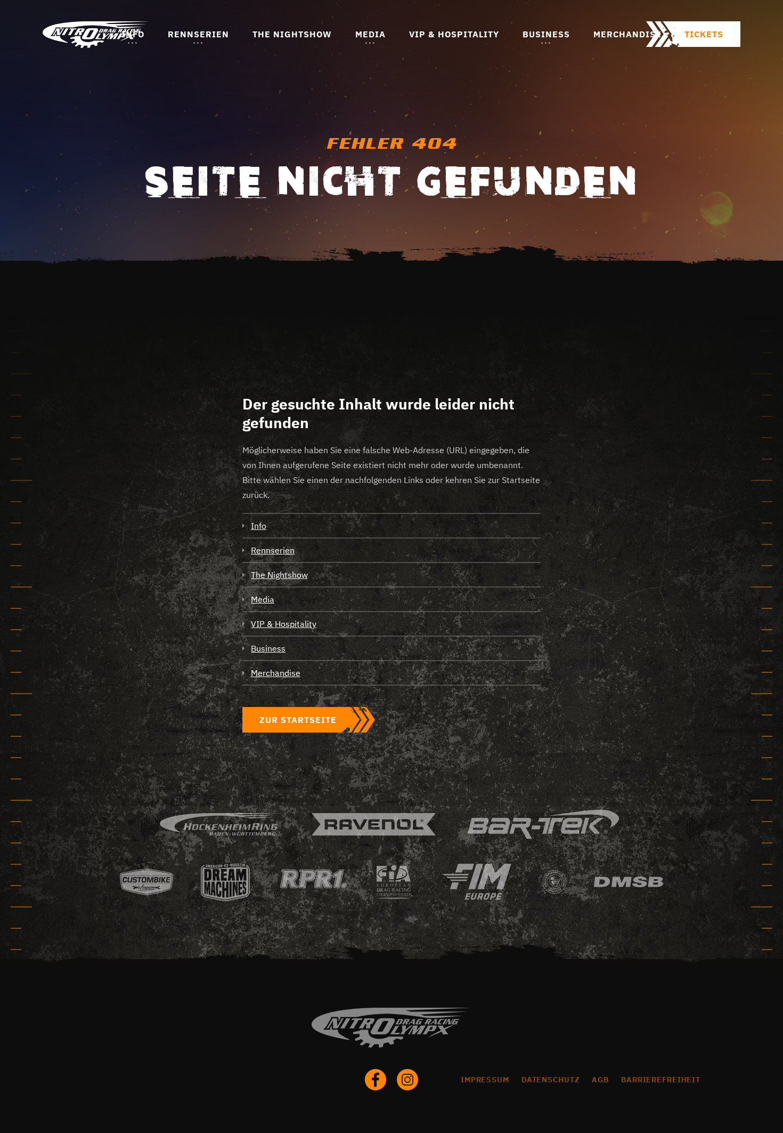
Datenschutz (550, 1079)
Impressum (485, 1079)
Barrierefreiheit (660, 1079)
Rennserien (198, 34)
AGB (600, 1079)
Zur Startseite (298, 719)
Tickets (703, 34)
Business (546, 34)
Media (370, 34)
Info (132, 34)
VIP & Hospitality (454, 34)
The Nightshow (292, 34)
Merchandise (627, 34)
